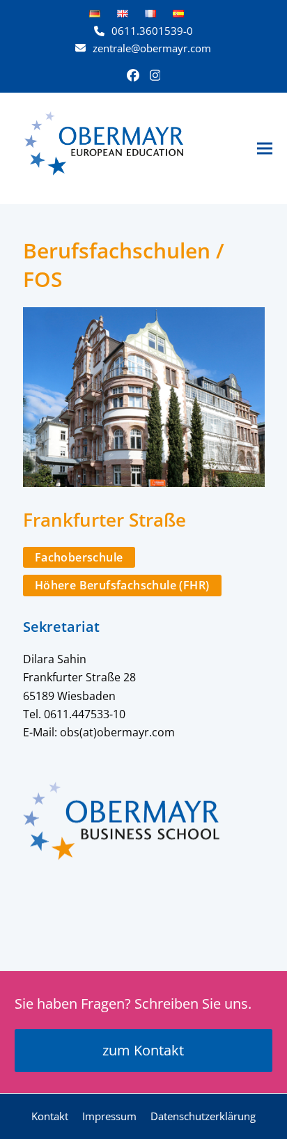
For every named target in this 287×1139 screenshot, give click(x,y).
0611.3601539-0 (152, 31)
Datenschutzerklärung (203, 1116)
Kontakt (49, 1116)
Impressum (109, 1116)
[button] (264, 148)
